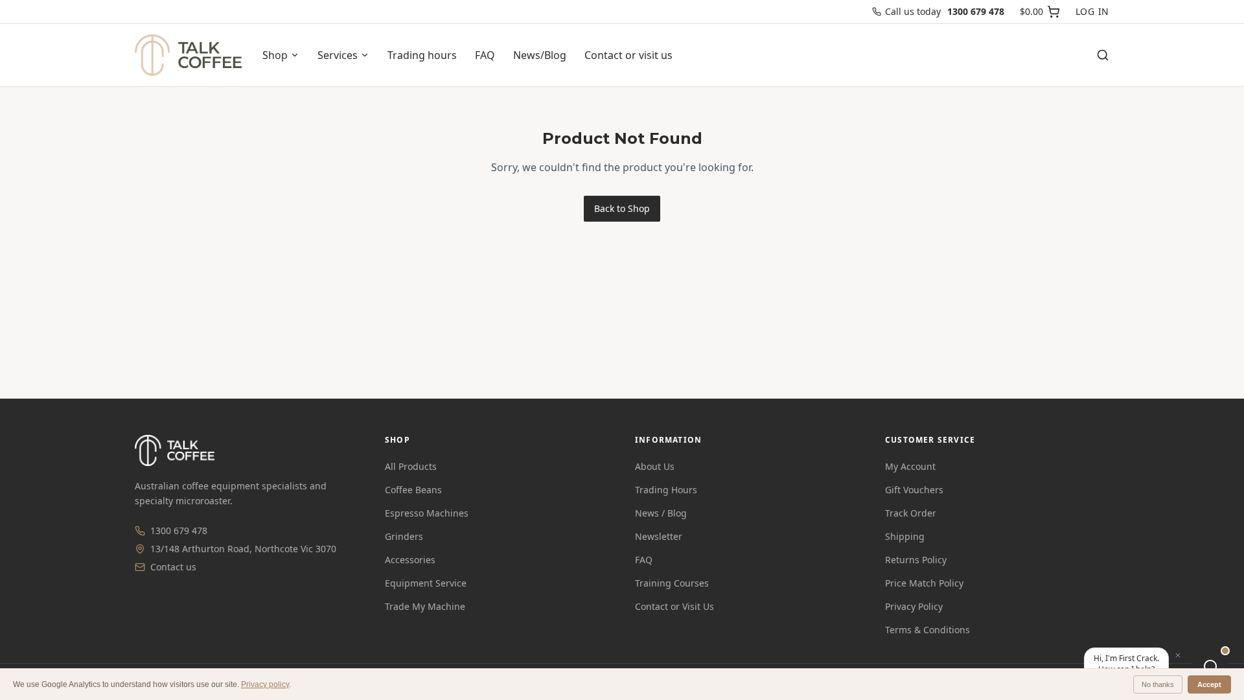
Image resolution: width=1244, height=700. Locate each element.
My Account (910, 466)
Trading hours (422, 55)
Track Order (910, 513)
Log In (1092, 11)
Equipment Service (425, 583)
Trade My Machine (425, 606)
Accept (1209, 684)
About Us (654, 466)
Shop (275, 55)
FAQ (485, 55)
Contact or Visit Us (674, 606)
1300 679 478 (178, 530)
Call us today (944, 11)
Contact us (173, 567)
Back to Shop (622, 208)
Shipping (905, 536)
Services (337, 55)
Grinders (404, 536)
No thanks (1158, 684)
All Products (411, 466)
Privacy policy (265, 684)
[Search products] (1102, 55)
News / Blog (661, 513)
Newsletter (658, 536)
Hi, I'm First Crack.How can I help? (1126, 664)
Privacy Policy (914, 606)
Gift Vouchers (914, 490)
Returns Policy (916, 560)
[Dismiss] (1177, 655)
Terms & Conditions (927, 630)
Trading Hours (666, 490)
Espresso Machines (426, 513)
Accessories (410, 560)
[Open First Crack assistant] (1210, 666)
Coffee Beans (413, 490)
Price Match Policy (924, 583)
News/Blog (539, 55)
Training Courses (672, 583)
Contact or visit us (628, 55)
